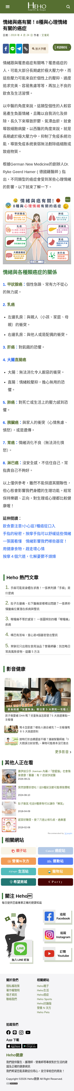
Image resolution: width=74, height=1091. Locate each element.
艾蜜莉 (45, 35)
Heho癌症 (43, 994)
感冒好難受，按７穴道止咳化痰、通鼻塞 (42, 819)
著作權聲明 (13, 990)
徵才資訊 (11, 994)
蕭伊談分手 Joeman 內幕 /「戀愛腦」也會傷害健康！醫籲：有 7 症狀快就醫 (44, 773)
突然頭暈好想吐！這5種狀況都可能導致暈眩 (44, 787)
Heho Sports (44, 999)
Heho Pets (43, 1012)
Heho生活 (43, 990)
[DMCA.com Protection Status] (12, 1083)
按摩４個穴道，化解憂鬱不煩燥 (29, 556)
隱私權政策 (13, 985)
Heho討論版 (44, 1003)
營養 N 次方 (44, 1007)
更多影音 (62, 752)
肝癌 (11, 347)
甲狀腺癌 (14, 284)
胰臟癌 (13, 422)
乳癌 (11, 305)
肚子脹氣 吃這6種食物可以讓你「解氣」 (41, 803)
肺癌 (11, 402)
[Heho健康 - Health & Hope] (37, 6)
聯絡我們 (11, 999)
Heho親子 (43, 985)
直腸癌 (20, 360)
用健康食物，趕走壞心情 (24, 549)
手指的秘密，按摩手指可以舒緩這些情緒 (37, 534)
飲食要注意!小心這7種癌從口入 (29, 526)
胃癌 (11, 443)
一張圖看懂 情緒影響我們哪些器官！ (35, 541)
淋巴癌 (13, 463)
